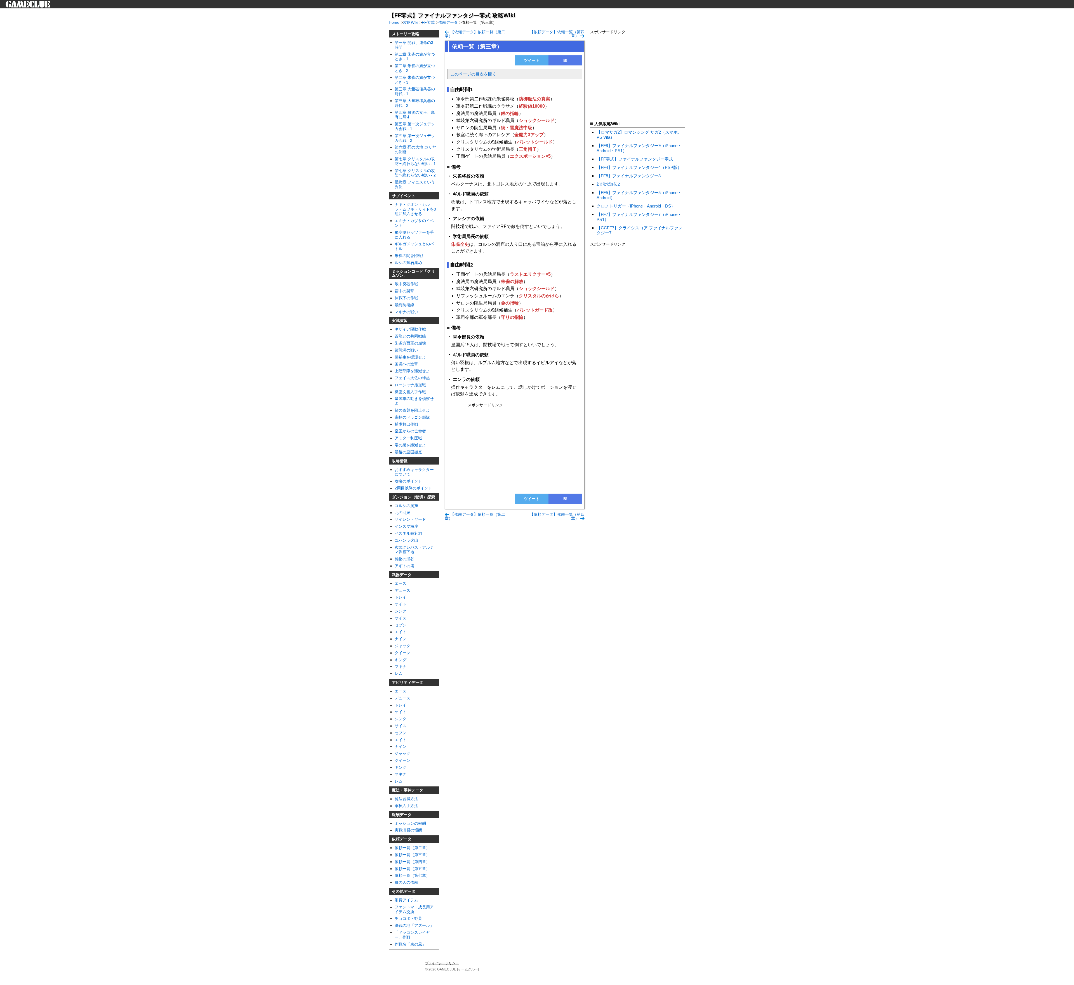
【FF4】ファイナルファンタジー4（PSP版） (639, 167)
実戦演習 (400, 320)
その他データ (403, 891)
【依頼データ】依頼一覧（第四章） (557, 34)
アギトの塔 (404, 566)
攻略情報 (400, 461)
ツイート (532, 60)
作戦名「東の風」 (410, 944)
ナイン (400, 639)
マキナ (400, 666)
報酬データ (401, 814)
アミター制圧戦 (408, 438)
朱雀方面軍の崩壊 (410, 343)
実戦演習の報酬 (408, 830)
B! (565, 60)
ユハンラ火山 (406, 540)
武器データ (401, 574)
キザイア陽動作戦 (410, 329)
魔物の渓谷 (404, 559)
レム (398, 673)
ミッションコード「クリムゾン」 (413, 273)
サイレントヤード (410, 519)
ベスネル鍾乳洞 (408, 533)
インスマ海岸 (406, 526)
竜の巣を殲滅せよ (410, 445)
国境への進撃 (406, 364)
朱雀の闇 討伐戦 (409, 255)
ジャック (402, 753)
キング (400, 767)
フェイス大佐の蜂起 (412, 378)
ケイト (400, 604)
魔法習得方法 (406, 799)
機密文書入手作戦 (410, 392)
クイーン (402, 653)
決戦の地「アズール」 (414, 925)
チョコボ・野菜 (408, 918)
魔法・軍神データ (407, 790)
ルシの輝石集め (408, 262)
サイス (400, 618)
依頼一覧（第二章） (412, 847)
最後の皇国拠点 (408, 452)
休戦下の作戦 (406, 298)
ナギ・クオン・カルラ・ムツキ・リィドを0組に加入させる (415, 209)
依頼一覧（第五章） (412, 868)
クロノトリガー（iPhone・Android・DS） (636, 206)
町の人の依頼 (406, 882)
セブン (400, 625)
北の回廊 (402, 512)
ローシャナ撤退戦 (410, 385)
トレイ (400, 597)
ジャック (402, 646)
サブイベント (403, 196)
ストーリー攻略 (405, 34)
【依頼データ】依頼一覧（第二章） (475, 34)
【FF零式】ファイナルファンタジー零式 (635, 159)
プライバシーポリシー (442, 963)
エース (400, 583)
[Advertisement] (515, 448)
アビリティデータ (407, 682)
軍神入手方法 (406, 805)
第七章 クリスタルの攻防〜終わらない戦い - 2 (415, 173)
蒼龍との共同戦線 (410, 336)
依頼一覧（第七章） (412, 875)
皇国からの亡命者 (410, 431)
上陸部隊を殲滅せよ (412, 371)
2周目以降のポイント (413, 488)
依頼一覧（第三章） (412, 854)
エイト (400, 632)
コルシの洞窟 (406, 505)
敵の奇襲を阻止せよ (412, 410)
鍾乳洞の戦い (406, 350)
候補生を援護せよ (410, 357)
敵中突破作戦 (406, 284)
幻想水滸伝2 (608, 184)
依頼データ (401, 839)
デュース (402, 698)
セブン (400, 732)
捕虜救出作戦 (406, 424)
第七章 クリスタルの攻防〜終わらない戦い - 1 (415, 161)
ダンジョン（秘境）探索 (413, 497)
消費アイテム (406, 900)
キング (400, 660)
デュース (402, 590)
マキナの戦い (406, 312)
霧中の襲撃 (404, 291)
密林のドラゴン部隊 (412, 417)
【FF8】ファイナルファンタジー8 (629, 175)
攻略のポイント (408, 481)
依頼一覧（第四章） (412, 861)
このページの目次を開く (473, 74)
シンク (400, 611)
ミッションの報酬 (410, 823)
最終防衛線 (404, 305)
